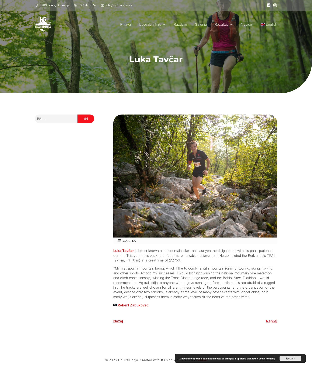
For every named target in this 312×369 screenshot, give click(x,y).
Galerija (201, 24)
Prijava (125, 24)
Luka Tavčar (123, 251)
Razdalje (180, 24)
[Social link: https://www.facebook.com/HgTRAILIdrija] (267, 5)
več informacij (267, 358)
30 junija (129, 240)
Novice (246, 24)
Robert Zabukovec (133, 305)
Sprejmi (290, 358)
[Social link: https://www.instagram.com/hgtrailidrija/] (274, 5)
